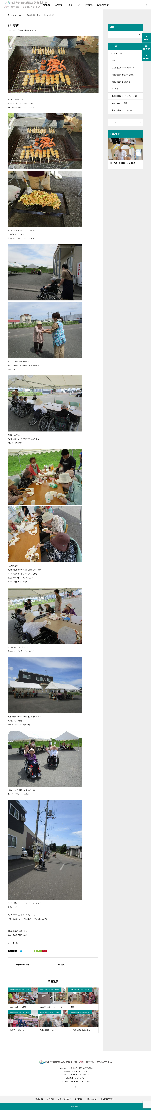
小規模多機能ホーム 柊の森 (122, 110)
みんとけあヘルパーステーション (124, 68)
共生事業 (115, 89)
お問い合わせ (103, 5)
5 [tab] (130, 156)
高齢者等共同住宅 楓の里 (121, 82)
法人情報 (58, 5)
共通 (113, 60)
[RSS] (75, 1086)
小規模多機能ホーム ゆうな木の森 (124, 96)
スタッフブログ (73, 5)
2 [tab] (123, 156)
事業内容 (39, 1099)
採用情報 (88, 5)
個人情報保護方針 (107, 1099)
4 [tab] (128, 156)
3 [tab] (125, 156)
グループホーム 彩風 (119, 103)
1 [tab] (121, 156)
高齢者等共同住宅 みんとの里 (29, 30)
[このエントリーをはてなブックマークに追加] (21, 951)
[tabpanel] (125, 153)
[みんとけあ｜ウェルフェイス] (25, 4)
